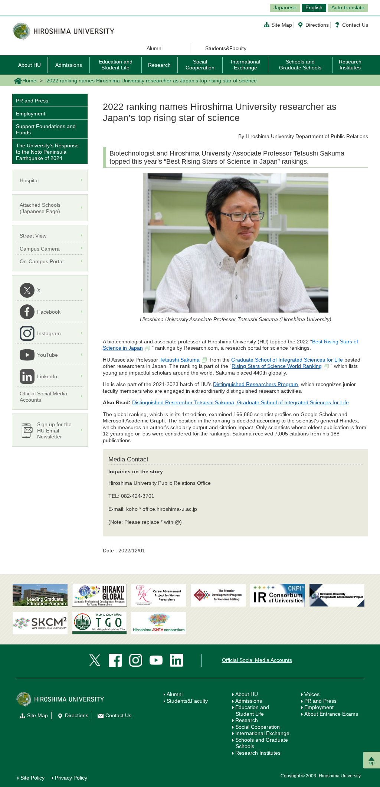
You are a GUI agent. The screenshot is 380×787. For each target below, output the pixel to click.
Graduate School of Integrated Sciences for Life (287, 360)
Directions (317, 25)
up (371, 762)
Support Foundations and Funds (46, 129)
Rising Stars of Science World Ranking (277, 366)
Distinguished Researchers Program (255, 384)
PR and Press (32, 101)
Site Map (281, 25)
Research (159, 65)
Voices (312, 694)
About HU (29, 65)
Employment (30, 114)
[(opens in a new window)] (159, 595)
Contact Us (355, 25)
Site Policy (32, 778)
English (313, 7)
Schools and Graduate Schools (300, 64)
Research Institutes (350, 64)
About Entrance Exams (331, 714)
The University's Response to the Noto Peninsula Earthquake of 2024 (47, 152)
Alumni (155, 48)
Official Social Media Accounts (257, 660)
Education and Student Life (115, 64)
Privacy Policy (71, 778)
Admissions (68, 65)
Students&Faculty (225, 48)
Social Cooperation (200, 64)
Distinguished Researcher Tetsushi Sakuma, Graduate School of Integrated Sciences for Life (240, 402)
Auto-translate (347, 7)
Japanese (285, 7)
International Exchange (245, 64)
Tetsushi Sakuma (180, 360)
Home (29, 81)
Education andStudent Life (252, 710)
